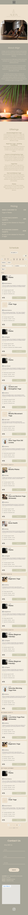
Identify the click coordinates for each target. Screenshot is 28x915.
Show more (4, 288)
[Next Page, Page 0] (19, 825)
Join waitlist (19, 351)
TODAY (9, 262)
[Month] (26, 256)
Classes (3, 255)
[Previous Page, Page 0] (8, 825)
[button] (14, 2)
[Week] (24, 256)
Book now (19, 297)
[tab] (5, 259)
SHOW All (4, 262)
